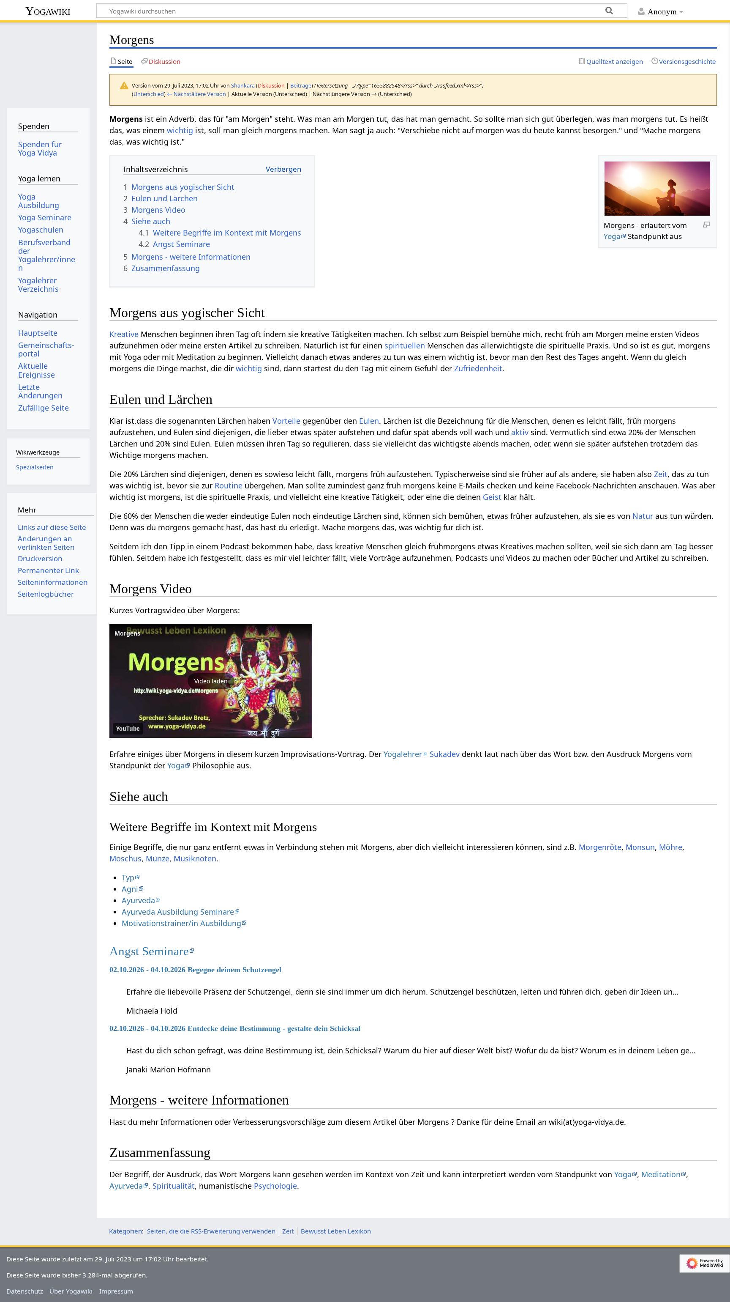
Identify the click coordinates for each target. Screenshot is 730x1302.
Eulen (369, 421)
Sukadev (445, 754)
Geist (492, 497)
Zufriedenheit (478, 368)
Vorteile (286, 421)
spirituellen (404, 345)
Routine (228, 485)
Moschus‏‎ (125, 858)
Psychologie (275, 1186)
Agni (130, 889)
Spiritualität (174, 1186)
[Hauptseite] (48, 62)
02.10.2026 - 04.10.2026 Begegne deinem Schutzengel (195, 969)
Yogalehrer (403, 754)
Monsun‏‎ (640, 847)
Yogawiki (48, 10)
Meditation (661, 1174)
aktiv (519, 432)
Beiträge (300, 85)
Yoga (612, 236)
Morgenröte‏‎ (600, 847)
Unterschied (148, 94)
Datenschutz (24, 1291)
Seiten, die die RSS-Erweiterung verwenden (211, 1231)
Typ (128, 877)
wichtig (180, 130)
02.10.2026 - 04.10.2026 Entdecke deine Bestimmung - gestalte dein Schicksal (234, 1028)
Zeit (660, 474)
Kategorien (125, 1231)
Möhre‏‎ (670, 847)
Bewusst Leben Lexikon (336, 1231)
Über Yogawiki (71, 1291)
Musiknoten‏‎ (195, 858)
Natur (642, 516)
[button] (210, 681)
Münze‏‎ (157, 858)
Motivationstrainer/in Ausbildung (181, 923)
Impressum (116, 1291)
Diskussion (271, 85)
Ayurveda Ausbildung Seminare (178, 912)
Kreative (124, 334)
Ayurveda (138, 900)
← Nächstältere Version (196, 94)
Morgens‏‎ (127, 633)
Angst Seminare (149, 951)
